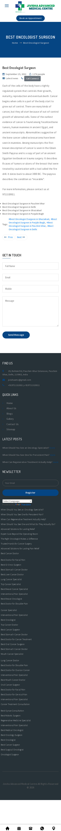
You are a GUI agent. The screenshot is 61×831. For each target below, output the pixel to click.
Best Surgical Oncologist (12, 749)
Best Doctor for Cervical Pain (14, 694)
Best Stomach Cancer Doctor (14, 569)
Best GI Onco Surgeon (11, 564)
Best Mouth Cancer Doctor (13, 679)
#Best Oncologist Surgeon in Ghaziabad (29, 219)
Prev (10, 237)
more (52, 447)
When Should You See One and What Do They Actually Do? (28, 524)
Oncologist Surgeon (10, 754)
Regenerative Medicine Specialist (16, 720)
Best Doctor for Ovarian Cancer (15, 670)
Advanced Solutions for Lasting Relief (18, 529)
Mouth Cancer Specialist (12, 653)
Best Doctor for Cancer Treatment (16, 639)
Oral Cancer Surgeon (10, 684)
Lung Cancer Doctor (10, 660)
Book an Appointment (30, 18)
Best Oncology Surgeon (11, 735)
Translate (26, 504)
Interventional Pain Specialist (14, 593)
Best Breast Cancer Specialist (14, 589)
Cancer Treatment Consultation (15, 704)
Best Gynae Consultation (12, 710)
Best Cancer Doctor (10, 553)
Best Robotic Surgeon (10, 715)
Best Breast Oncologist (11, 598)
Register (30, 492)
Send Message (16, 334)
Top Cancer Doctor (9, 624)
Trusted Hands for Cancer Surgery (16, 543)
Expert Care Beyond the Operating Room (19, 533)
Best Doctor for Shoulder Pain (14, 603)
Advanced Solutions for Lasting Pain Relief (20, 548)
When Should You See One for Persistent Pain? (22, 514)
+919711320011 (16, 385)
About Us (11, 408)
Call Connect (32, 78)
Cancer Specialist (9, 610)
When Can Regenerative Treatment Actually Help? (23, 519)
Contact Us (13, 424)
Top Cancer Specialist (11, 584)
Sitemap (11, 429)
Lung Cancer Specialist (11, 579)
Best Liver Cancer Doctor (12, 574)
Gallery (10, 418)
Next (19, 237)
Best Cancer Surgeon (10, 629)
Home (15, 42)
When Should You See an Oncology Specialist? (22, 509)
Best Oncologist (8, 619)
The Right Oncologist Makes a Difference (19, 538)
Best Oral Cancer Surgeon (13, 644)
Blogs (10, 413)
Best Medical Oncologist (12, 730)
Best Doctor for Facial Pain (13, 559)
